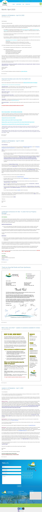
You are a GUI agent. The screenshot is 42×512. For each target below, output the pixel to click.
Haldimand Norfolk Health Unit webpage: (30, 82)
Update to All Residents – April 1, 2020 (12, 388)
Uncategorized (5, 73)
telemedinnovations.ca (15, 100)
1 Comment (4, 135)
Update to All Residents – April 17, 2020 (13, 141)
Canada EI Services (32, 425)
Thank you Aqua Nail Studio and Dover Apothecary (16, 267)
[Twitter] (21, 509)
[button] (41, 4)
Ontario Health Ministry (26, 29)
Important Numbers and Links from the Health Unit (16, 79)
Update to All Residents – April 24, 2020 (13, 15)
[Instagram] (23, 509)
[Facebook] (19, 509)
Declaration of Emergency (27, 146)
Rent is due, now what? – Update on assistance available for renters (21, 327)
